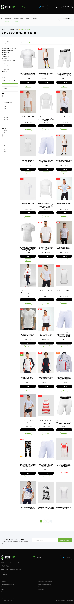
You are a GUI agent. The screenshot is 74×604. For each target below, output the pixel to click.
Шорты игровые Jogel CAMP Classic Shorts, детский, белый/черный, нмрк (64, 335)
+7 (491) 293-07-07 (5, 565)
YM (66, 67)
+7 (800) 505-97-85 (5, 566)
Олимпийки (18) (5, 56)
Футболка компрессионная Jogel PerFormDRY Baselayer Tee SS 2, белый (27, 75)
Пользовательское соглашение (44, 584)
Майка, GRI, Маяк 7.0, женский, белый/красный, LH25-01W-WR (46, 422)
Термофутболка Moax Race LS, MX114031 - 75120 (46, 378)
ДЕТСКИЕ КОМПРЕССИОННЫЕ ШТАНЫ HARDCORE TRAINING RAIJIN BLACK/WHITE (28, 465)
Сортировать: (24, 42)
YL (69, 67)
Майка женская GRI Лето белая (46, 74)
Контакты (35, 18)
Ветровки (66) (5, 69)
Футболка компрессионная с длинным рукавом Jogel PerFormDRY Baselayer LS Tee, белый (46, 118)
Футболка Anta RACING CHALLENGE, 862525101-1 (28, 421)
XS (22, 67)
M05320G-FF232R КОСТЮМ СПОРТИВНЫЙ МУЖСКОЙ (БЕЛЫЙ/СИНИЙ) (64, 379)
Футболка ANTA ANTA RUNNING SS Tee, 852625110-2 (28, 204)
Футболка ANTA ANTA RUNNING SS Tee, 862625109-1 (28, 117)
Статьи (27, 18)
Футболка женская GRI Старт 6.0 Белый (64, 508)
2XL (32, 197)
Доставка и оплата (18, 18)
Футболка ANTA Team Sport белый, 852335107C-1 (27, 334)
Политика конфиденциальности (45, 581)
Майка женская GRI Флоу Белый (64, 291)
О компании (8, 18)
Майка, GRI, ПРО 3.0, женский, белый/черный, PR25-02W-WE (46, 508)
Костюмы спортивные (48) (8, 60)
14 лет (30, 458)
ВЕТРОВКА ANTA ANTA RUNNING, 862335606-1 (46, 334)
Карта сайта (41, 589)
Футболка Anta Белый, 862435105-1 (46, 291)
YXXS (63, 328)
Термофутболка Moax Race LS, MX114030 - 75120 (28, 378)
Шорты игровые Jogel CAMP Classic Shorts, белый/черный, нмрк (46, 465)
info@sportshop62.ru (5, 577)
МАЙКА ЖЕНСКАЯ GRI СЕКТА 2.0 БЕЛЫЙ (28, 161)
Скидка (5, 88)
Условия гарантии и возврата (7, 584)
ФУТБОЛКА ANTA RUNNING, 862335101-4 (64, 204)
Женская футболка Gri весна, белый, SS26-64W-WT (64, 161)
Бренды (7, 21)
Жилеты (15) (5, 65)
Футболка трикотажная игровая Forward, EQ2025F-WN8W (28, 509)
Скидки (16, 21)
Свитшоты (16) (5, 52)
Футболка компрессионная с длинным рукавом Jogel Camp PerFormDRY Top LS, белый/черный (46, 205)
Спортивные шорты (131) (8, 46)
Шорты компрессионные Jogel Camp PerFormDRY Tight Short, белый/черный (64, 422)
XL (33, 67)
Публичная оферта (42, 586)
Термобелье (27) (6, 44)
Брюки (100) (5, 71)
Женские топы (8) (6, 67)
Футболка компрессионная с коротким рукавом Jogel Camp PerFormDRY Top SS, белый (28, 249)
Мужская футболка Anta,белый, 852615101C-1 (64, 248)
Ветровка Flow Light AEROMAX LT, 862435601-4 (64, 117)
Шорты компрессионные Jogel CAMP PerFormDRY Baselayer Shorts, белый (64, 75)
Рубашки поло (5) (6, 54)
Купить (28, 82)
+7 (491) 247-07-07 (5, 572)
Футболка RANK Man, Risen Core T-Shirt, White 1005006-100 (46, 248)
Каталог (27, 6)
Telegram (44, 6)
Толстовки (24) (5, 41)
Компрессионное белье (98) (8, 62)
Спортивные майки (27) (7, 50)
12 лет (26, 458)
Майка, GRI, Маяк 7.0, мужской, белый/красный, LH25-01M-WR (64, 465)
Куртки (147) (5, 58)
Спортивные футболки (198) (9, 48)
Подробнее (28, 86)
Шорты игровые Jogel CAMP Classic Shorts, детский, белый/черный (46, 161)
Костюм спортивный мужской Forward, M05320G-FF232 (27, 292)
